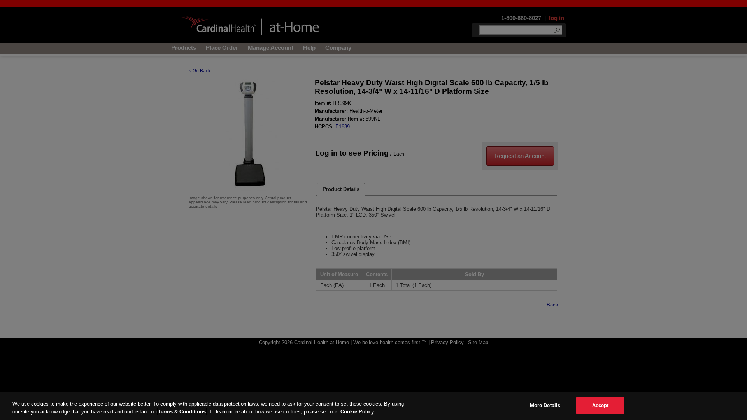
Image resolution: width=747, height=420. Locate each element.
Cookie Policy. (357, 412)
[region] (373, 406)
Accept (600, 405)
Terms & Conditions (182, 412)
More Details (545, 405)
